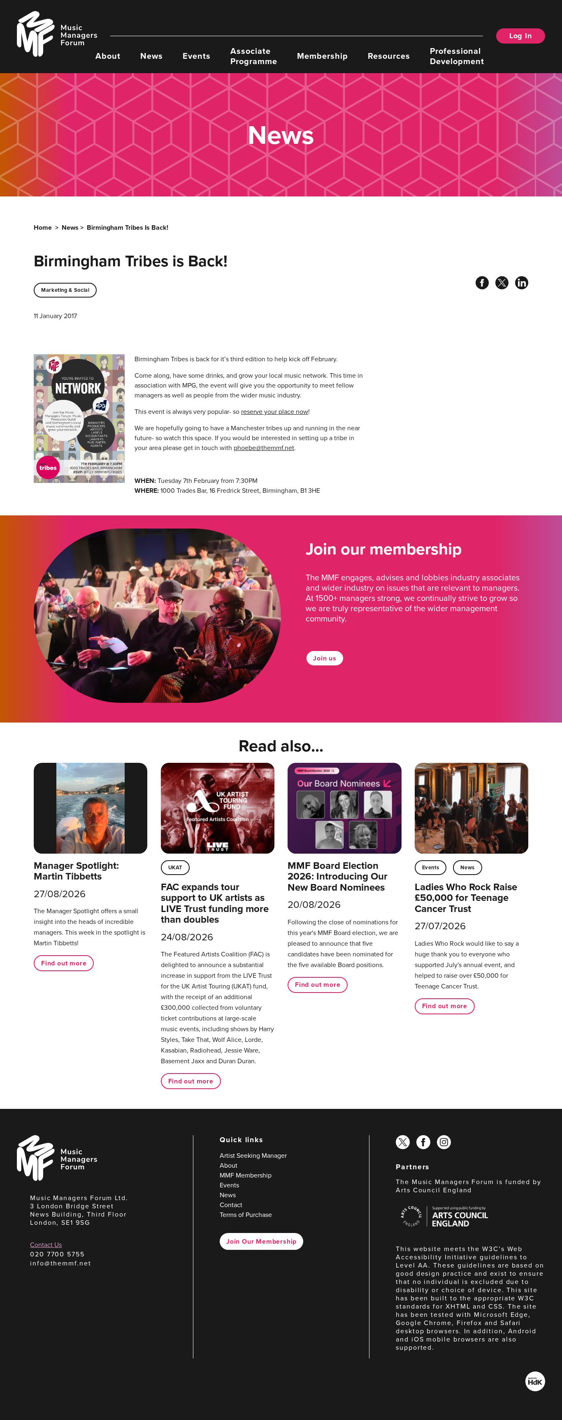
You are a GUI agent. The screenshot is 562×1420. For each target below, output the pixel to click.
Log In (520, 35)
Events (197, 55)
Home (43, 227)
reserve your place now (274, 411)
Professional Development (457, 56)
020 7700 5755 (57, 1254)
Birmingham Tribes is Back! (127, 227)
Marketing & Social (65, 290)
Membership (322, 55)
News (151, 55)
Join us (325, 658)
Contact (231, 1205)
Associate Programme (253, 56)
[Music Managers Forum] (57, 1178)
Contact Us (46, 1244)
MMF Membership (246, 1175)
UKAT (175, 867)
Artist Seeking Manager (253, 1155)
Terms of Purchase (246, 1214)
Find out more (63, 963)
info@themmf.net (60, 1263)
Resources (389, 55)
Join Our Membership (261, 1241)
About (108, 55)
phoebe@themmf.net (264, 448)
